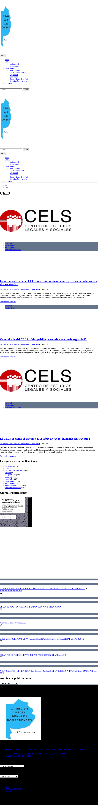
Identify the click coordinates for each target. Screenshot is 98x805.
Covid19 (8, 468)
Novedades (9, 243)
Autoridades (14, 66)
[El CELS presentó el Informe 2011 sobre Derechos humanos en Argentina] (36, 399)
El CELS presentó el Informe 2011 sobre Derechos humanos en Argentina (45, 438)
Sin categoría (10, 247)
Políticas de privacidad (13, 789)
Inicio (7, 60)
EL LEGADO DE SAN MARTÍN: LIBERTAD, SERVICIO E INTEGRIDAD (30, 607)
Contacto (8, 83)
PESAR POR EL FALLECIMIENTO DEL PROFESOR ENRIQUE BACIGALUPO (33, 655)
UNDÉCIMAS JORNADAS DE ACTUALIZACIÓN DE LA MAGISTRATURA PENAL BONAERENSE (42, 639)
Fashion (8, 473)
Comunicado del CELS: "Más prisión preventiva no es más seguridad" (43, 339)
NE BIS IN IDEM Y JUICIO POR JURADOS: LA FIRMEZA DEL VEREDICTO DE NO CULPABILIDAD (42, 589)
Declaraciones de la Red (19, 79)
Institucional (14, 64)
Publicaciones (10, 68)
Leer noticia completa (8, 302)
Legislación (14, 75)
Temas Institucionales (18, 73)
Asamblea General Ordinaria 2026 (13, 623)
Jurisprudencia (15, 70)
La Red (7, 62)
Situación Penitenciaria (18, 81)
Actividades (14, 77)
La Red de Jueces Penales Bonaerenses (15, 289)
